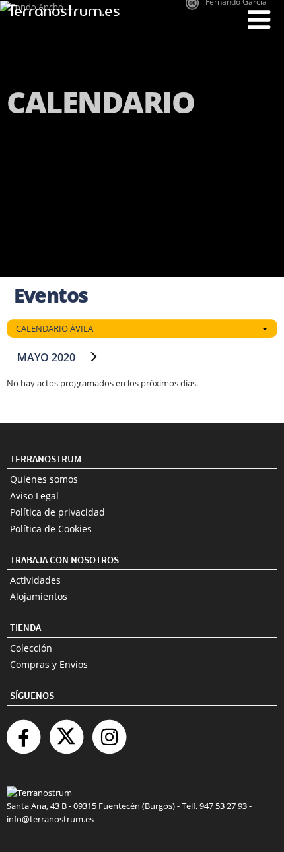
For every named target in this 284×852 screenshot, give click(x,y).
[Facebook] (23, 731)
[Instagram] (108, 731)
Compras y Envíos (49, 664)
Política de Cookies (51, 528)
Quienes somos (44, 479)
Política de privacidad (57, 512)
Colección (31, 648)
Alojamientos (38, 596)
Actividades (35, 580)
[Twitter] (66, 731)
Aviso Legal (34, 495)
